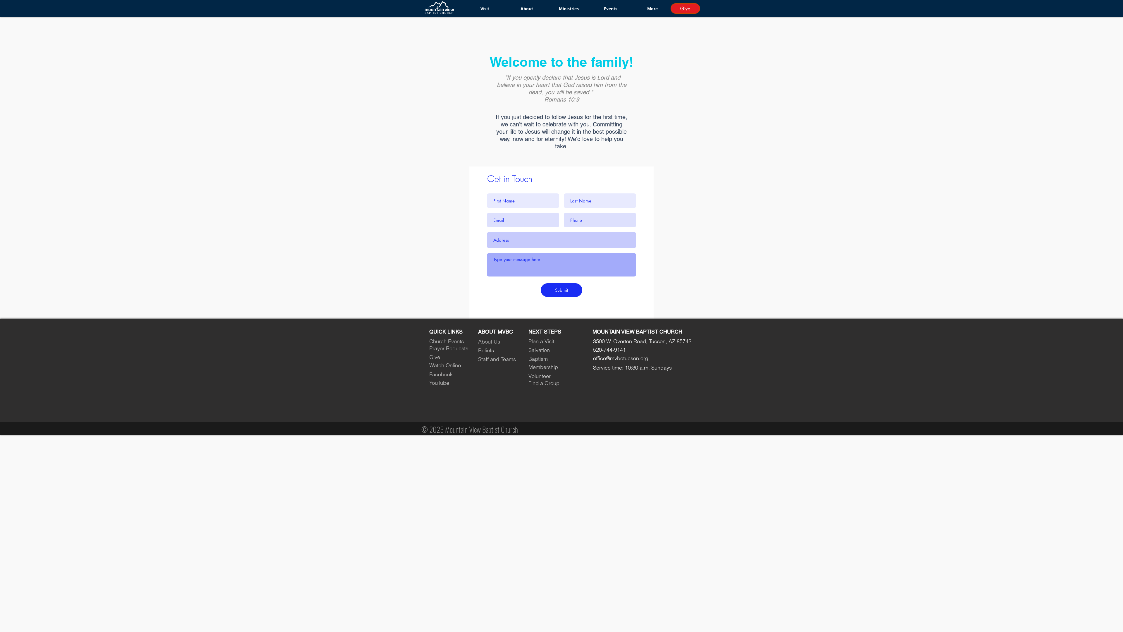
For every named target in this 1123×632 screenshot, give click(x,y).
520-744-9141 (609, 349)
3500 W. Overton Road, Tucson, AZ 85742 (642, 341)
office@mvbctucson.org (620, 358)
